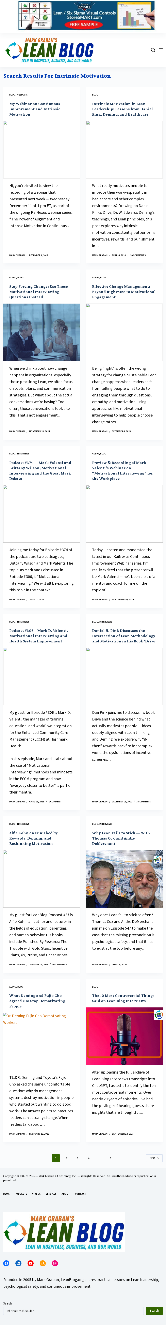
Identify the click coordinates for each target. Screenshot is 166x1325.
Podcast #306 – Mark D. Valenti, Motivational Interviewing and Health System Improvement (38, 635)
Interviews (23, 453)
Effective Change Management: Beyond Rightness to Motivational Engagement (124, 291)
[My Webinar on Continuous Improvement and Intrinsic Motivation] (41, 149)
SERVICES (51, 1194)
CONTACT (80, 1194)
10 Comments (138, 255)
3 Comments (143, 801)
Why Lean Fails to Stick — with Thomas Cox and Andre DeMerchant (121, 838)
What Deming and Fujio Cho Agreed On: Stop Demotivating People (37, 1000)
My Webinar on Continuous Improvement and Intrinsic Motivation (34, 108)
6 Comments (59, 964)
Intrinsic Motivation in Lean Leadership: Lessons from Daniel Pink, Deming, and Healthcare (122, 108)
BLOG (6, 1194)
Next (152, 1158)
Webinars (22, 95)
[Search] (153, 50)
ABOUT (66, 1194)
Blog (12, 95)
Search (7, 1303)
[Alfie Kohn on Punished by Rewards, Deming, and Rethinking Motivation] (41, 879)
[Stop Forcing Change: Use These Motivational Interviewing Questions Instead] (41, 332)
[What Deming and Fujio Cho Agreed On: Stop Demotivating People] (41, 1041)
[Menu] (161, 50)
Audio (12, 277)
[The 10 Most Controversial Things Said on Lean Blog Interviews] (124, 1036)
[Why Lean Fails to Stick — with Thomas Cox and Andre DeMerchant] (124, 879)
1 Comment (55, 801)
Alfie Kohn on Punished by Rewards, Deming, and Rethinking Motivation (33, 838)
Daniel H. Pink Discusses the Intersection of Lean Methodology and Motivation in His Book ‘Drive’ (124, 635)
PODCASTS (21, 1194)
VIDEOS (36, 1194)
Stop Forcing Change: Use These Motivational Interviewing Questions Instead (38, 291)
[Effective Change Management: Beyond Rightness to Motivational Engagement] (124, 332)
